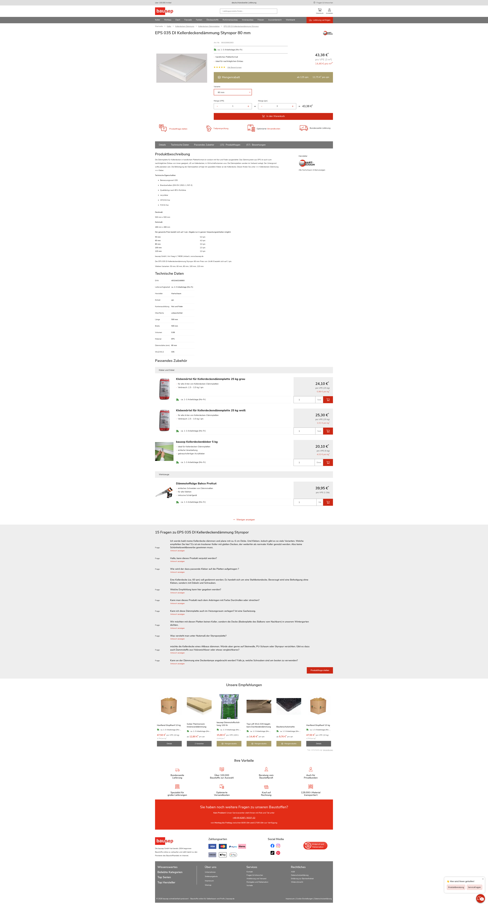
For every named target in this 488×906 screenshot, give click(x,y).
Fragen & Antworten (325, 3)
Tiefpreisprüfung (220, 128)
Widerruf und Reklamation (318, 845)
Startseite (159, 26)
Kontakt (250, 872)
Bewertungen (256, 144)
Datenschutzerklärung (299, 875)
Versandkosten (273, 128)
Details (162, 144)
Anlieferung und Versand (256, 878)
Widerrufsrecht (297, 882)
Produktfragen (230, 144)
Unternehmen (210, 872)
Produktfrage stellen (178, 128)
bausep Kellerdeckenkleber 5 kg (197, 442)
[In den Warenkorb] (328, 399)
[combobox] (248, 11)
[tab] (244, 544)
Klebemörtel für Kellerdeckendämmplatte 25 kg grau (210, 379)
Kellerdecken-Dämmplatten (209, 26)
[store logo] (168, 11)
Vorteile (250, 885)
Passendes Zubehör (204, 144)
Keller (169, 26)
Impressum (209, 881)
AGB (293, 872)
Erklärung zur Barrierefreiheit (302, 878)
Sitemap (208, 885)
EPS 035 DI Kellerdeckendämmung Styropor (241, 26)
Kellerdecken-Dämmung (184, 26)
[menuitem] (157, 20)
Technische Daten (180, 144)
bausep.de (230, 898)
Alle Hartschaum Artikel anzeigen (312, 170)
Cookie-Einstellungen (304, 898)
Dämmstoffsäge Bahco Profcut (196, 483)
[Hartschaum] (328, 34)
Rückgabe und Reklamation (257, 882)
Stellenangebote (211, 876)
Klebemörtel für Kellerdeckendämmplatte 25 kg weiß (211, 410)
